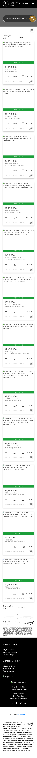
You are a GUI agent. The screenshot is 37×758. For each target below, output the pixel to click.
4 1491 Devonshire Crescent (14, 446)
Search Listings (8, 655)
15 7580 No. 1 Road (12, 117)
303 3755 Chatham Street (14, 305)
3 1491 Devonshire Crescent (14, 399)
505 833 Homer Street (13, 211)
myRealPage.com (22, 714)
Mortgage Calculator (10, 652)
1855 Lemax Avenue (14, 164)
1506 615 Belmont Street (15, 258)
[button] (12, 703)
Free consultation (9, 671)
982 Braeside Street (14, 494)
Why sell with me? (9, 666)
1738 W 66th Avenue (12, 588)
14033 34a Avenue (12, 70)
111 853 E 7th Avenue (15, 541)
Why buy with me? (9, 650)
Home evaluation (9, 669)
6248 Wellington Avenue (17, 352)
